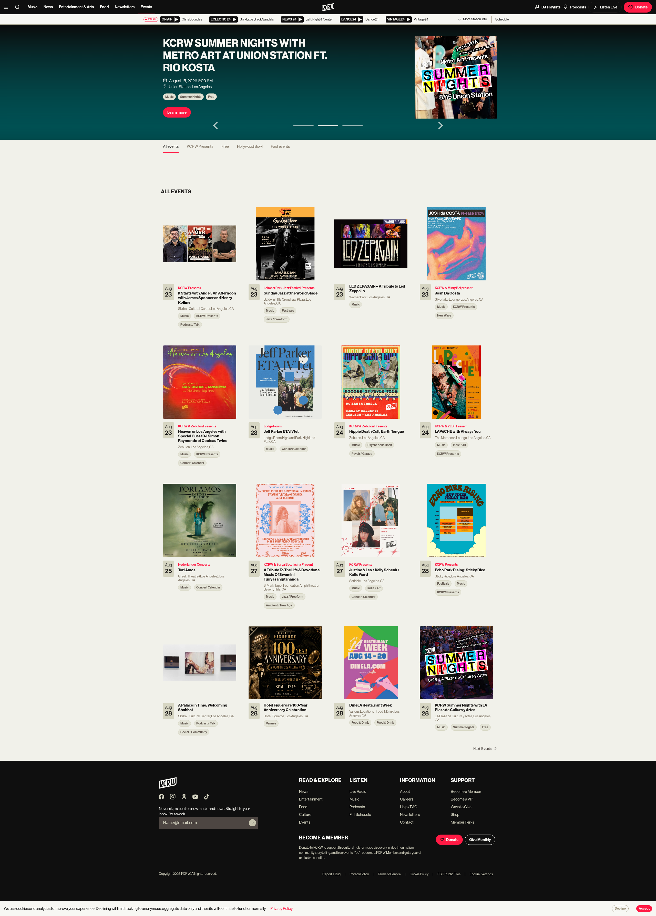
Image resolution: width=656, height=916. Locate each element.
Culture (305, 814)
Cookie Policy (416, 874)
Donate (641, 7)
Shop (455, 814)
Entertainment (311, 799)
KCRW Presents (200, 146)
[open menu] (7, 7)
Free (211, 97)
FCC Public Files (446, 874)
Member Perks (462, 822)
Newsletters (125, 7)
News (48, 7)
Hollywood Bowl (250, 146)
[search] (19, 7)
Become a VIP (462, 799)
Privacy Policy (357, 874)
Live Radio (358, 791)
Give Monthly (480, 839)
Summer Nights (190, 97)
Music (32, 7)
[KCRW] (168, 787)
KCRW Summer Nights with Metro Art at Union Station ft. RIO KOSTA (245, 55)
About (405, 791)
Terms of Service (387, 874)
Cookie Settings (481, 874)
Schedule (502, 19)
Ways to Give (461, 807)
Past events (280, 146)
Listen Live (608, 7)
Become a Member (466, 791)
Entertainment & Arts (76, 7)
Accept (644, 909)
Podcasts (578, 7)
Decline (620, 909)
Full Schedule (360, 814)
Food (104, 7)
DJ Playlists (550, 7)
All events (171, 146)
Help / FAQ (408, 807)
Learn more (177, 112)
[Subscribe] (252, 822)
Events (146, 7)
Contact (407, 822)
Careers (406, 799)
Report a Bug (331, 874)
